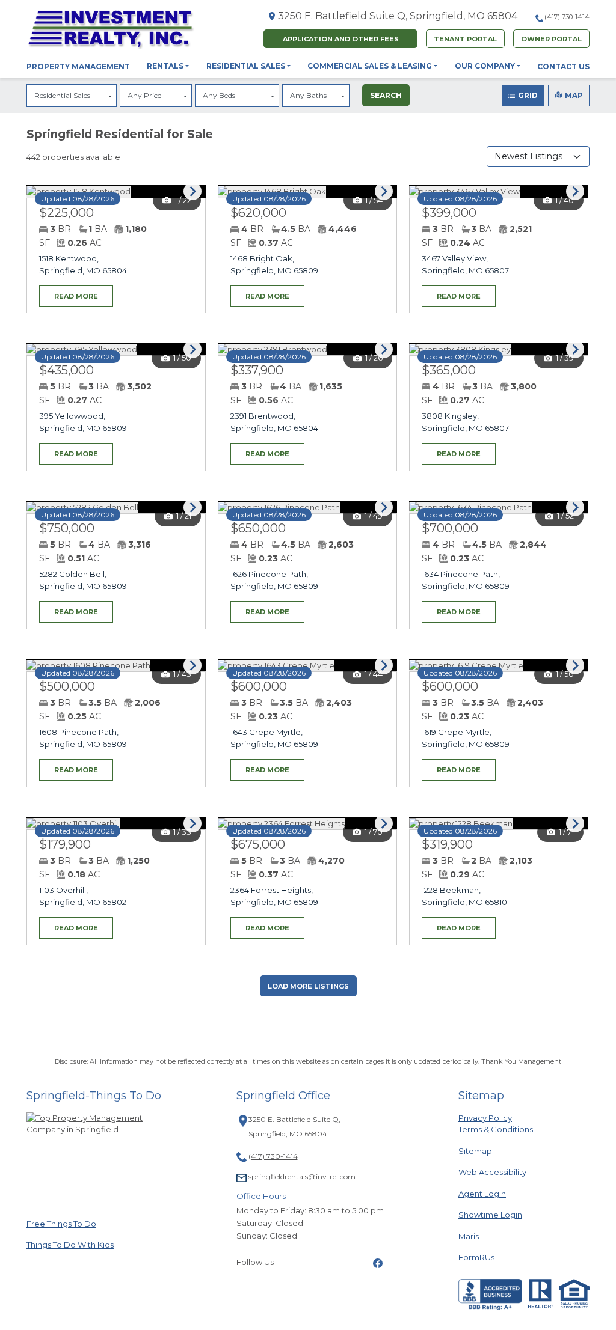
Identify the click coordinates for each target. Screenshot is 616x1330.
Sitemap (475, 1151)
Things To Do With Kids (70, 1244)
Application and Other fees (341, 39)
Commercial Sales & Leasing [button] (369, 65)
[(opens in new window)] (378, 1262)
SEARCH (386, 95)
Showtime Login (490, 1214)
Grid (528, 95)
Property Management (78, 66)
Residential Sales (62, 95)
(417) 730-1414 (567, 17)
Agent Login (482, 1193)
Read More (68, 292)
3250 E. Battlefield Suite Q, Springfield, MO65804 (397, 16)
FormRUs (476, 1257)
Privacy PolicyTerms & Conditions (495, 1124)
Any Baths (308, 95)
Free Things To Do (61, 1223)
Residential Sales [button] (245, 65)
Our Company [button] (485, 65)
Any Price (144, 95)
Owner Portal (551, 39)
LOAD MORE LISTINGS (308, 986)
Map (574, 95)
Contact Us (563, 66)
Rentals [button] (165, 65)
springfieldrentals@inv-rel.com (302, 1176)
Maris (468, 1236)
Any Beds (219, 95)
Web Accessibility (492, 1172)
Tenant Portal (465, 39)
